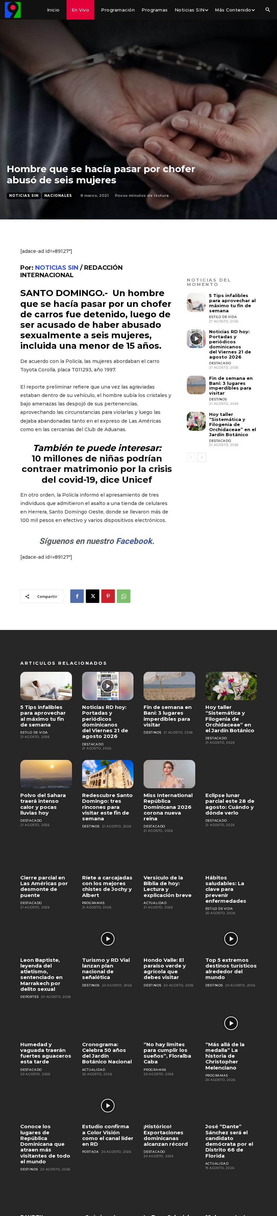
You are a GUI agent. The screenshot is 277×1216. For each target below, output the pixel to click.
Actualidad (155, 903)
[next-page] (202, 457)
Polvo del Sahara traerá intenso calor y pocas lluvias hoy (43, 804)
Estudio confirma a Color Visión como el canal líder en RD (107, 1135)
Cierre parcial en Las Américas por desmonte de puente (44, 886)
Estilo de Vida (223, 317)
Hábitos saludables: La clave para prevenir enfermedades (225, 889)
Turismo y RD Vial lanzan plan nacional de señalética (106, 969)
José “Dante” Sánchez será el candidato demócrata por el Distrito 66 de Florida (229, 1141)
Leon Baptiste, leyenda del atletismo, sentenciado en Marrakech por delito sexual (41, 974)
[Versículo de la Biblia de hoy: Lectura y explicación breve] (169, 856)
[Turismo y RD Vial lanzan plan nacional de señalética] (108, 939)
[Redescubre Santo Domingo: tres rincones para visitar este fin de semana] (108, 774)
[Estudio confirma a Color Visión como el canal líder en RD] (108, 1105)
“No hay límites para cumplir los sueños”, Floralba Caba (167, 1053)
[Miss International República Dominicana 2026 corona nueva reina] (169, 774)
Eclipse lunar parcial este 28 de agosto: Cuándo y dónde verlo (229, 804)
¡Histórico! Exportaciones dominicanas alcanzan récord (166, 1135)
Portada (90, 1152)
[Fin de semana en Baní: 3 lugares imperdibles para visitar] (196, 385)
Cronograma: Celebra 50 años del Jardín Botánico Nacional (107, 1053)
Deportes (29, 997)
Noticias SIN (24, 195)
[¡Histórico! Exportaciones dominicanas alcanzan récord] (169, 1105)
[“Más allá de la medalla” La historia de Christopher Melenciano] (231, 1023)
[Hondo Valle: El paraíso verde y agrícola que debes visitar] (169, 939)
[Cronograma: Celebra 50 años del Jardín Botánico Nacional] (108, 1023)
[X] (92, 596)
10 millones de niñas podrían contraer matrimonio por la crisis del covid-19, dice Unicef (97, 469)
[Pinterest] (108, 596)
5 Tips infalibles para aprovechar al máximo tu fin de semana (232, 303)
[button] (267, 10)
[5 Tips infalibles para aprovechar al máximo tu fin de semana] (196, 302)
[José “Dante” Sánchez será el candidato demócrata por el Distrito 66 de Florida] (231, 1105)
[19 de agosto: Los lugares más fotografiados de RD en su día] (231, 1196)
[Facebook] (77, 596)
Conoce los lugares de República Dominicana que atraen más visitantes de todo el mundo (45, 1144)
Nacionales (58, 195)
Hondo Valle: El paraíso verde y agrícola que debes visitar (165, 969)
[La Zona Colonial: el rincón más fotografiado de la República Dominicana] (169, 1196)
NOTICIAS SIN (56, 267)
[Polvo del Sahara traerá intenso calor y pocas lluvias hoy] (46, 774)
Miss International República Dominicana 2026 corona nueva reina (168, 807)
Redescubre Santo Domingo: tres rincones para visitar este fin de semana (107, 807)
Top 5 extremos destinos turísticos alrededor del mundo (231, 969)
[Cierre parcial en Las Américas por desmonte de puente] (46, 856)
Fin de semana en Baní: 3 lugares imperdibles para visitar (231, 385)
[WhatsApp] (123, 596)
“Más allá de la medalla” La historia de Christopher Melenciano (225, 1056)
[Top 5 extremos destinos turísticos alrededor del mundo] (231, 939)
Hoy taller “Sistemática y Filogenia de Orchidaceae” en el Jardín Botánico (232, 424)
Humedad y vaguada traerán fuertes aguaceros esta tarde (45, 1053)
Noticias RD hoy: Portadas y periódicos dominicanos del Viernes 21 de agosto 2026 (230, 344)
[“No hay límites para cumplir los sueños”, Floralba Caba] (169, 1023)
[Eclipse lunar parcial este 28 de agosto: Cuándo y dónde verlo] (231, 774)
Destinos (218, 399)
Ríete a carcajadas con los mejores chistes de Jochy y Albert (107, 886)
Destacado (220, 363)
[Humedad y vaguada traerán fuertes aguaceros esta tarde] (46, 1023)
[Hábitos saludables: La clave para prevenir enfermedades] (231, 856)
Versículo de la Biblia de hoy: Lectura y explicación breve (168, 886)
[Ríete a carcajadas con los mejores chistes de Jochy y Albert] (108, 856)
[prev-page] (191, 457)
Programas (93, 903)
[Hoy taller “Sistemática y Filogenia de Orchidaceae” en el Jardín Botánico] (196, 421)
